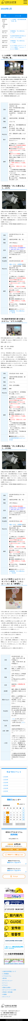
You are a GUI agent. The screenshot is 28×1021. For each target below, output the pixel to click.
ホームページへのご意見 (9, 989)
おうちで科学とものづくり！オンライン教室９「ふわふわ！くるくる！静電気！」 (18, 47)
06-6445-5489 (12, 1014)
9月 (20, 824)
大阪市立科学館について (9, 971)
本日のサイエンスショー (14, 869)
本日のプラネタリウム (14, 861)
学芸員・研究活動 (7, 992)
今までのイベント (14, 772)
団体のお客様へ (7, 987)
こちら (13, 718)
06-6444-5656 (8, 1013)
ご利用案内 (6, 973)
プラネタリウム (7, 976)
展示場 (4, 978)
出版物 (4, 994)
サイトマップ (6, 996)
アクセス (15, 876)
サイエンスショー (7, 980)
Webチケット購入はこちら (15, 854)
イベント (5, 982)
